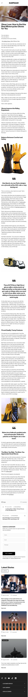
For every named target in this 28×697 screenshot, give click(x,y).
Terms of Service (14, 558)
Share (4, 502)
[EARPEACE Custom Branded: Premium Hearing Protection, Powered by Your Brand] (14, 620)
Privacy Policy (6, 558)
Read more (3, 608)
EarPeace (11, 494)
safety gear (9, 471)
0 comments (24, 502)
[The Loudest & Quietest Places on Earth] (14, 648)
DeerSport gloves (19, 207)
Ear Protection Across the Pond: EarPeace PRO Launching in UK (11, 518)
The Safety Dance (6, 41)
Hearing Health (5, 640)
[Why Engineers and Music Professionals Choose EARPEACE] (14, 583)
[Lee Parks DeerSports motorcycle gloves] (14, 158)
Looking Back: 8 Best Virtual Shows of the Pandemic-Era (14, 509)
